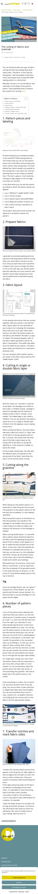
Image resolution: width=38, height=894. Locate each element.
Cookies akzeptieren (19, 877)
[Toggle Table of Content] (25, 98)
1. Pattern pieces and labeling (12, 101)
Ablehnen (19, 882)
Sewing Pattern (8, 57)
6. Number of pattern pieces (11, 111)
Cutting (23, 57)
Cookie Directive (13, 891)
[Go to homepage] (17, 4)
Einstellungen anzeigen (19, 887)
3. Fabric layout (8, 105)
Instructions (16, 57)
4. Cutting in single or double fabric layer (15, 107)
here (23, 91)
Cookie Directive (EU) (9, 865)
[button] (2, 4)
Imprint (27, 891)
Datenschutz (21, 891)
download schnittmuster (8, 821)
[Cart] (28, 3)
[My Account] (25, 4)
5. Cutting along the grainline (12, 109)
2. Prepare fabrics (8, 103)
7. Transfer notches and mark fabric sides (15, 113)
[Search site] (23, 4)
